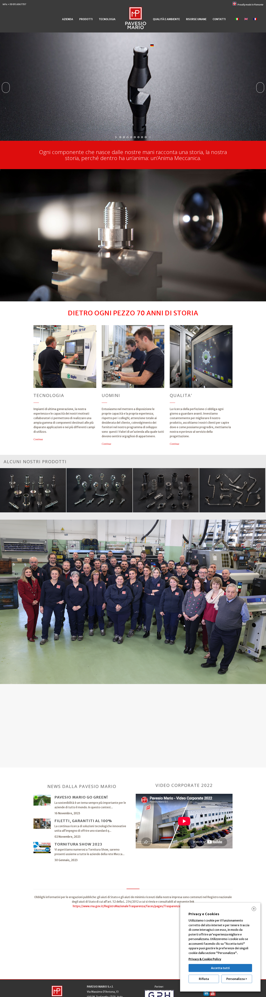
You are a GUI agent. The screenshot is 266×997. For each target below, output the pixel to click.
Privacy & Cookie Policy (205, 959)
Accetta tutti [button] (220, 968)
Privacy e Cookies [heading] (204, 914)
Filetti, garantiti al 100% (83, 820)
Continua (38, 439)
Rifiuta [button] (204, 979)
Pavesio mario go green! (81, 797)
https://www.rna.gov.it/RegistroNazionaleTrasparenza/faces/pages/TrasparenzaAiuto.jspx (133, 906)
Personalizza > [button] (236, 979)
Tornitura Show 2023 (78, 844)
